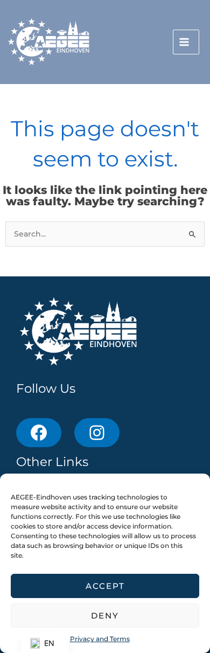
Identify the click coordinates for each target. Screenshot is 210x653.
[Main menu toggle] (186, 42)
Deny (105, 615)
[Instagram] (97, 432)
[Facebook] (38, 432)
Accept (105, 586)
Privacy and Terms (100, 639)
